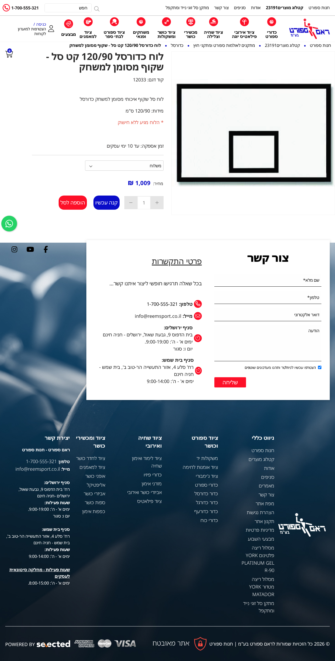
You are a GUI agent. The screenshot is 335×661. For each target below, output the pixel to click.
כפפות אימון (93, 511)
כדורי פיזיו (153, 474)
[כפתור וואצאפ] (9, 223)
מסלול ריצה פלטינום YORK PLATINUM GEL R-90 (258, 559)
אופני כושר (95, 476)
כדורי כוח (209, 520)
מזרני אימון (152, 483)
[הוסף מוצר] (157, 202)
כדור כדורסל (206, 493)
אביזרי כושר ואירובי (144, 492)
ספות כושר (95, 502)
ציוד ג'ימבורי (207, 476)
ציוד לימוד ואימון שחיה (146, 462)
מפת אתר (265, 503)
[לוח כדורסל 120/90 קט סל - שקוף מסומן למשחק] (253, 133)
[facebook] (45, 249)
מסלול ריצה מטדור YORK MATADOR (261, 586)
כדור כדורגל (207, 502)
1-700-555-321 (25, 8)
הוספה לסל (72, 202)
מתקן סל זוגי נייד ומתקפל (258, 607)
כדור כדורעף (206, 511)
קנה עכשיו (106, 202)
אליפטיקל (96, 485)
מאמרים (266, 485)
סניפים (267, 477)
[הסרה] (130, 202)
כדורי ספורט (206, 485)
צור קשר (266, 494)
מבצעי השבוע (261, 539)
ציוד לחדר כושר (90, 458)
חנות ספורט (263, 450)
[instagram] (14, 249)
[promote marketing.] (53, 644)
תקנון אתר (264, 521)
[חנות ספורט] (309, 29)
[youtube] (30, 249)
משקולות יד (207, 458)
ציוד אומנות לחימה (200, 467)
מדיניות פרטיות (260, 530)
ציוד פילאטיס (149, 501)
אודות (269, 468)
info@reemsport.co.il (37, 469)
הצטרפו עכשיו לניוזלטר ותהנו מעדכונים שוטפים (280, 367)
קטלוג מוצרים (261, 459)
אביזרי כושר (94, 493)
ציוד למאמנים (92, 467)
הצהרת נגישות (260, 512)
